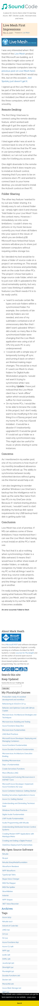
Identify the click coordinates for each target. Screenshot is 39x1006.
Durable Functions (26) (11, 976)
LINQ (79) (6, 930)
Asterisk (5, 895)
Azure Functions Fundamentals (14, 745)
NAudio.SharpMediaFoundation (14, 862)
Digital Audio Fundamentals (13, 814)
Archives (7, 908)
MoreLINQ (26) (8, 984)
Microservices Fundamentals (13, 730)
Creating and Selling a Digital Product (17, 841)
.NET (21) (5, 992)
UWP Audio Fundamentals (13, 819)
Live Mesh (26, 33)
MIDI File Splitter (8, 887)
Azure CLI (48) (7, 947)
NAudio (5, 854)
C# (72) (5, 934)
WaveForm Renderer (10, 866)
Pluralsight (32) (8, 971)
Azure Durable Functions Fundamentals (18, 749)
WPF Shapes (7, 900)
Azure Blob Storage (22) (11, 988)
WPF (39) (5, 951)
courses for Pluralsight (25, 653)
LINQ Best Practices (10, 734)
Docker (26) (6, 980)
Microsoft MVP (12, 645)
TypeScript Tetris (9, 875)
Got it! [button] (19, 1003)
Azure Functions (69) (10, 942)
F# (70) (5, 938)
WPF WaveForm (8, 871)
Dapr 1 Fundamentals (10, 765)
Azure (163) (6, 917)
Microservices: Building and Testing (16, 722)
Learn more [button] (31, 997)
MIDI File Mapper (9, 883)
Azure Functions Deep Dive (13, 726)
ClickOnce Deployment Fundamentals (17, 845)
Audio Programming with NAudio (15, 823)
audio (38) (6, 955)
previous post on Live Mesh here (18, 71)
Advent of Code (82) (10, 926)
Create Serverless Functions (13, 769)
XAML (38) (6, 959)
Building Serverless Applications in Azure (18, 795)
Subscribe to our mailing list (13, 683)
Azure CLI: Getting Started (12, 799)
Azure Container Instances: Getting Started (19, 791)
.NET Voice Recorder (10, 904)
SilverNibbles (7, 891)
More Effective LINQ (10, 773)
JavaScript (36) (8, 963)
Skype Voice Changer (10, 879)
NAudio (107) (7, 922)
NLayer (5, 858)
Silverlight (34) (7, 967)
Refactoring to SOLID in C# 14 (14, 704)
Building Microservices (11, 761)
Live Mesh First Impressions (14, 27)
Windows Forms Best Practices (14, 810)
